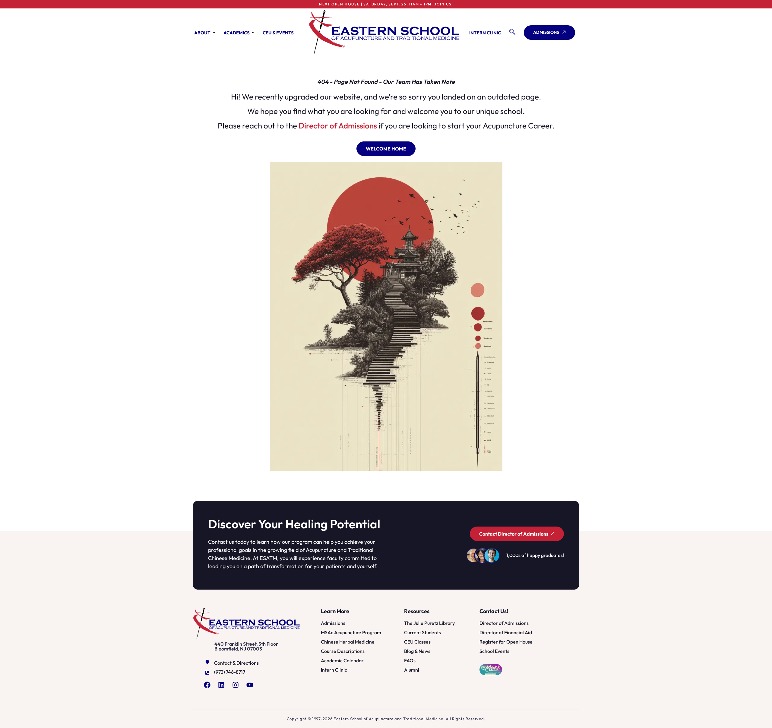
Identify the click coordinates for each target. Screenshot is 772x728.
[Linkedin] (221, 685)
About (202, 33)
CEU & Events (278, 33)
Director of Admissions (338, 126)
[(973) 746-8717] (207, 672)
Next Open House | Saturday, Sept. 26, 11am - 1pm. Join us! (386, 4)
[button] (512, 33)
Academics (236, 33)
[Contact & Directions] (207, 662)
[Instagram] (235, 685)
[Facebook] (207, 685)
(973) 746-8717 (229, 672)
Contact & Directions (236, 663)
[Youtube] (249, 685)
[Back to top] (753, 716)
